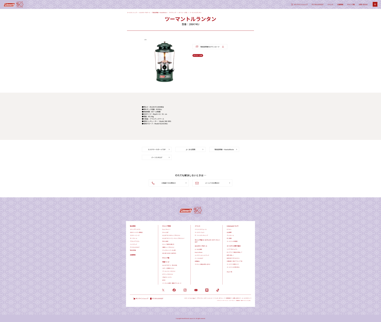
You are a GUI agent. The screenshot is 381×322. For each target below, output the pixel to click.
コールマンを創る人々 (233, 264)
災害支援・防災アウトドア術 (234, 261)
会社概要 (229, 232)
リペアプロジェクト (232, 249)
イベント (330, 4)
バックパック (133, 244)
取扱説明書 (133, 250)
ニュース (229, 272)
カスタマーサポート (144, 12)
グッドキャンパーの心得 (168, 250)
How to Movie (198, 252)
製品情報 (133, 226)
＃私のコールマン (167, 277)
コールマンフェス (199, 232)
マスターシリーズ (134, 235)
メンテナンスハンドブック (202, 255)
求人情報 (229, 238)
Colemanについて (233, 226)
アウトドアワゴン (135, 241)
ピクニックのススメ (167, 274)
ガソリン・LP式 (183, 12)
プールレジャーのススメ (168, 271)
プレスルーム (230, 235)
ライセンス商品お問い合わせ (202, 264)
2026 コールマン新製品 (136, 232)
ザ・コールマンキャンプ (201, 235)
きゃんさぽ (165, 232)
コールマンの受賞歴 (232, 241)
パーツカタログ (199, 258)
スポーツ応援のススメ (168, 268)
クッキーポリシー (219, 298)
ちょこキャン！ (166, 229)
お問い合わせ (363, 4)
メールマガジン (246, 298)
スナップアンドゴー (135, 229)
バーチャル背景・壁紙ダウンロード (171, 283)
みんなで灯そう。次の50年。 (170, 265)
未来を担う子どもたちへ (233, 258)
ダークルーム (133, 238)
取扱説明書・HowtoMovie (159, 12)
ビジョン (229, 229)
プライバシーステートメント (204, 298)
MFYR (163, 280)
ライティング (172, 12)
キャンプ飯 (351, 4)
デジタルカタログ (317, 4)
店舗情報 (340, 4)
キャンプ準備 (166, 226)
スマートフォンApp (189, 298)
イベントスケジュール (201, 229)
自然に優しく (230, 255)
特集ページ (165, 262)
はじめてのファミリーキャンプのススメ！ (173, 238)
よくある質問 (198, 249)
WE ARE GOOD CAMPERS (169, 253)
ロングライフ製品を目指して (234, 252)
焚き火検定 (165, 241)
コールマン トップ (132, 12)
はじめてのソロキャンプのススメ (171, 235)
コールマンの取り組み (234, 246)
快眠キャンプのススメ (168, 247)
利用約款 (228, 298)
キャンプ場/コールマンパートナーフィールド (207, 241)
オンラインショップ (301, 4)
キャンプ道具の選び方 (168, 244)
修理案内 (197, 261)
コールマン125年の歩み (233, 267)
